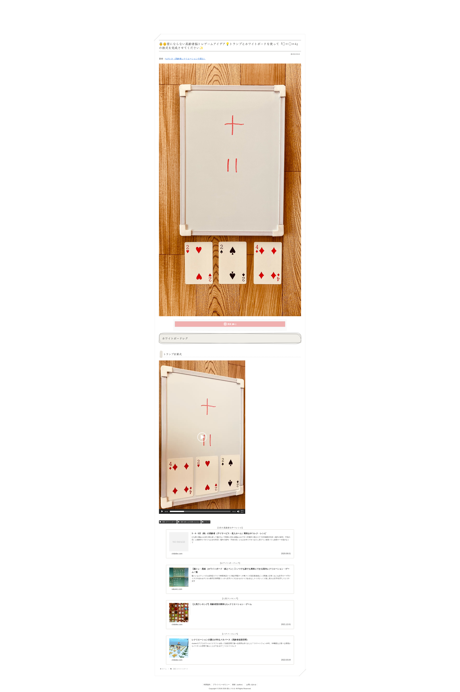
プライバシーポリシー (221, 685)
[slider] (200, 511)
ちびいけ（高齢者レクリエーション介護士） (185, 59)
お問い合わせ (251, 685)
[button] (202, 437)
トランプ (207, 522)
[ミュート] (238, 511)
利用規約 (207, 685)
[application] (202, 437)
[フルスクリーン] (242, 511)
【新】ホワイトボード (169, 522)
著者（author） (238, 685)
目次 (229, 324)
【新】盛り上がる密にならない (190, 522)
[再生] (162, 511)
